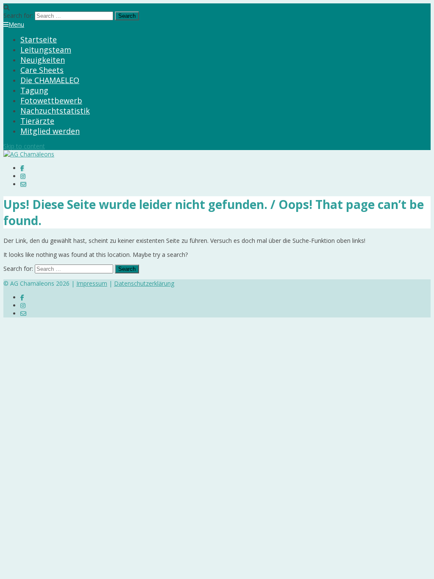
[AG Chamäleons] (28, 154)
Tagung (34, 90)
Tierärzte (37, 121)
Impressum (91, 283)
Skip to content (24, 146)
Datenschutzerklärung (144, 283)
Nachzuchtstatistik (55, 111)
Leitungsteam (45, 50)
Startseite (38, 39)
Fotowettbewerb (51, 100)
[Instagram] (22, 176)
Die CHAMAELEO (49, 80)
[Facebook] (22, 168)
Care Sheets (42, 70)
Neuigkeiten (42, 60)
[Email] (23, 184)
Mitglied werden (50, 131)
